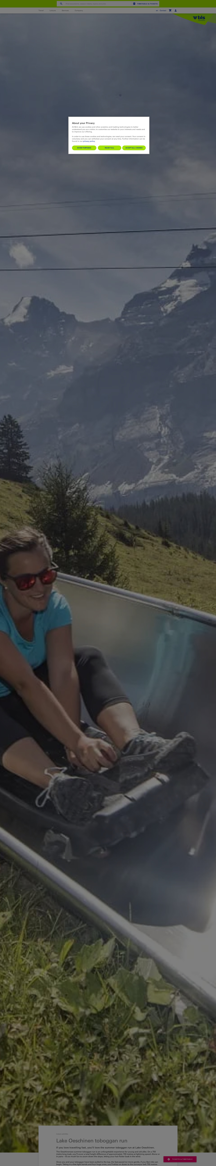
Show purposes (84, 148)
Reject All (109, 148)
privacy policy (89, 141)
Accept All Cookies (134, 148)
